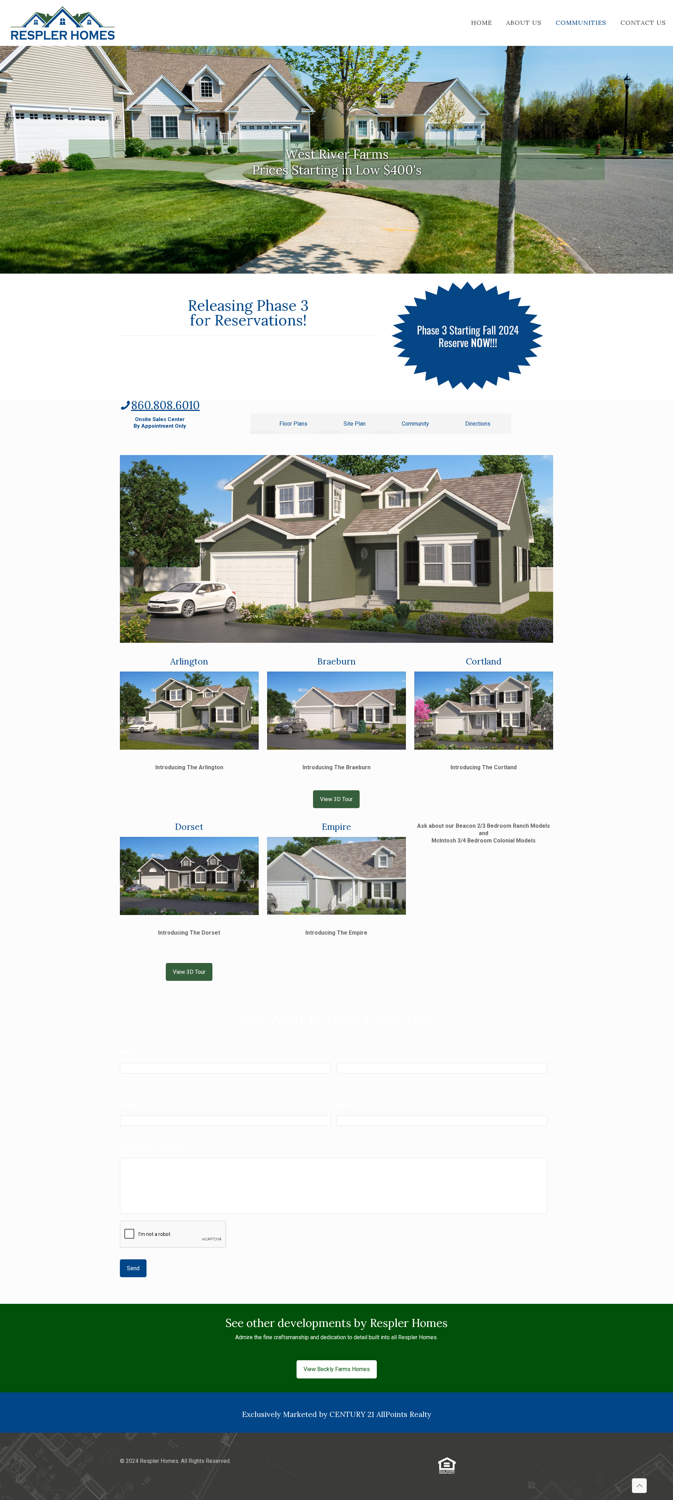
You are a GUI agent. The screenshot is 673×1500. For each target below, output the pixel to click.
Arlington (189, 661)
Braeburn (336, 661)
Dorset (189, 826)
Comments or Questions (152, 1146)
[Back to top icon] (639, 1485)
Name (127, 1051)
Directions (477, 423)
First (125, 1084)
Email (343, 1104)
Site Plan (355, 423)
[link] (469, 337)
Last (342, 1084)
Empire (336, 826)
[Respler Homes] (62, 23)
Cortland (484, 661)
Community (415, 423)
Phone (128, 1104)
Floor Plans (293, 423)
